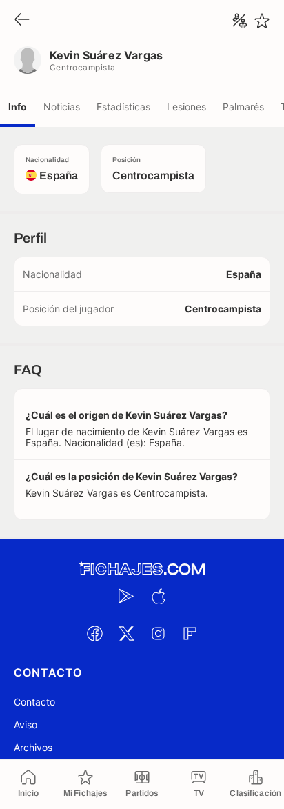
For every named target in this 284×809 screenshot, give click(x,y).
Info (17, 106)
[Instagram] (158, 633)
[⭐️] (262, 20)
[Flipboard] (189, 633)
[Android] (126, 596)
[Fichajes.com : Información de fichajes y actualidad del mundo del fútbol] (142, 569)
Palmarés (243, 106)
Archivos (33, 747)
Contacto (34, 702)
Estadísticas (123, 106)
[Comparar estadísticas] (240, 20)
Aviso (25, 724)
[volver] (22, 20)
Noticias (61, 106)
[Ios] (158, 596)
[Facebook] (94, 633)
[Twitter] (126, 633)
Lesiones (186, 106)
